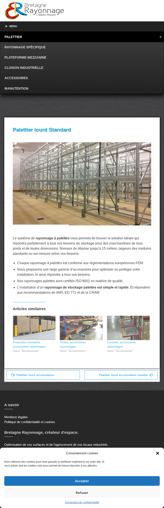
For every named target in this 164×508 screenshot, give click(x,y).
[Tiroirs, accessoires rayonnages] (81, 328)
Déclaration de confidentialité (82, 502)
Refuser (82, 493)
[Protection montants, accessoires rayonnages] (34, 328)
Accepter (82, 481)
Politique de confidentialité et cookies (29, 422)
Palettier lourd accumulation (35, 375)
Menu (13, 26)
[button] (157, 453)
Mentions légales (16, 417)
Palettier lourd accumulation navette (123, 375)
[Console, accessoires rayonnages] (128, 328)
